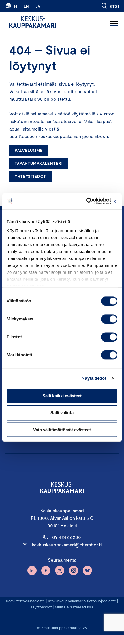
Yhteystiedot (30, 176)
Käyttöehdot (41, 607)
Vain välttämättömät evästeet (62, 429)
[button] (110, 6)
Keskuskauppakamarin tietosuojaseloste (81, 601)
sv (37, 6)
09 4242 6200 (66, 537)
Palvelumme (29, 150)
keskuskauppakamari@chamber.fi (67, 544)
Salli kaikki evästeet (62, 395)
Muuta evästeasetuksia (74, 607)
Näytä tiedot (94, 378)
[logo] (32, 22)
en (26, 6)
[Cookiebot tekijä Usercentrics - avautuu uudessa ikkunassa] (92, 201)
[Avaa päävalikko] (114, 22)
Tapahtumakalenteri (39, 163)
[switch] (109, 319)
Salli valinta (62, 412)
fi (15, 6)
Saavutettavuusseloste (25, 601)
